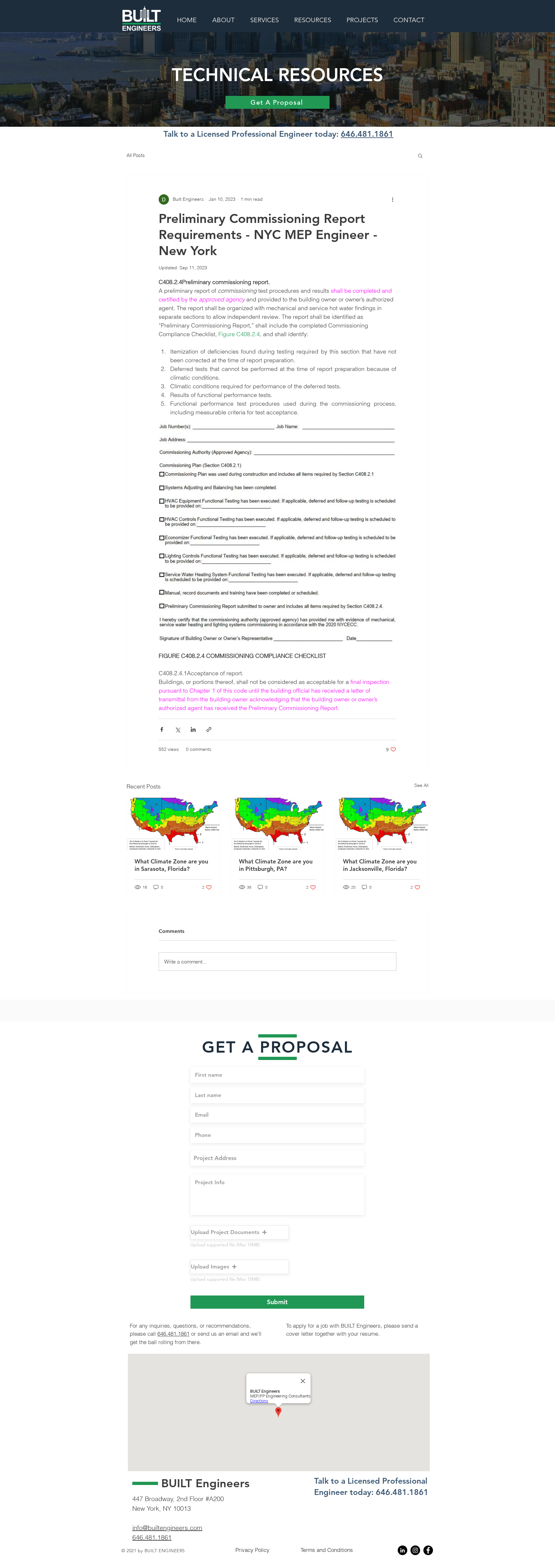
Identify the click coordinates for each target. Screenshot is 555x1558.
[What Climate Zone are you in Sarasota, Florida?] (173, 823)
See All (421, 785)
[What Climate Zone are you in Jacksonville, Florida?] (381, 823)
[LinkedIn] (402, 1550)
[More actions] (392, 199)
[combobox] (277, 1158)
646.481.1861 (367, 134)
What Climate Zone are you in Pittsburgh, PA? (276, 865)
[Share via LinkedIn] (193, 729)
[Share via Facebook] (162, 729)
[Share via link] (209, 729)
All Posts (136, 155)
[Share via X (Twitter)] (177, 729)
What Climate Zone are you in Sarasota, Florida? (171, 865)
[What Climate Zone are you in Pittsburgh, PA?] (277, 823)
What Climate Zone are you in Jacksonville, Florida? (380, 865)
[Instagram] (415, 1550)
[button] (420, 155)
